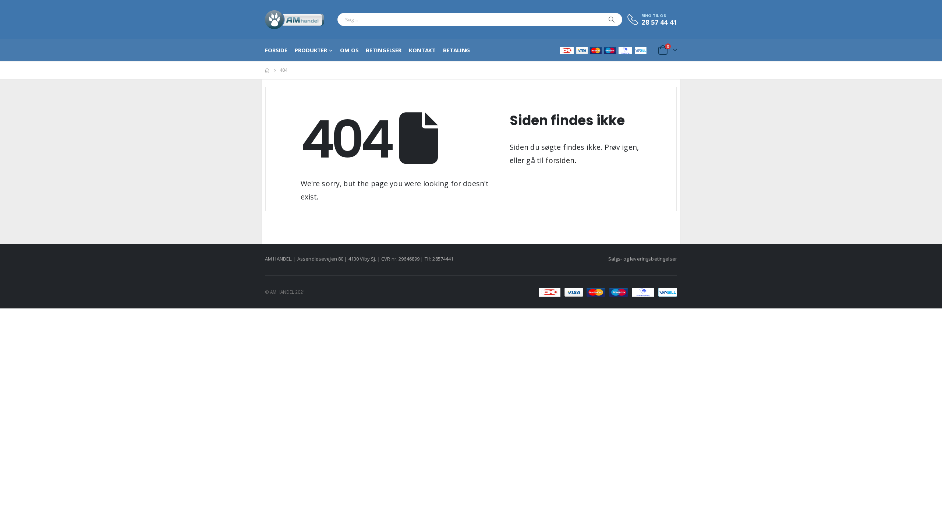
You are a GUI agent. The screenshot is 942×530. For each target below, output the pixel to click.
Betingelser (383, 50)
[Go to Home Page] (267, 70)
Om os (349, 50)
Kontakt (422, 50)
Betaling (456, 50)
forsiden (559, 160)
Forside (276, 50)
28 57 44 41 (659, 22)
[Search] (611, 19)
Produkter (311, 50)
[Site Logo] (294, 19)
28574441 (442, 258)
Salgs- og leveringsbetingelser (642, 258)
